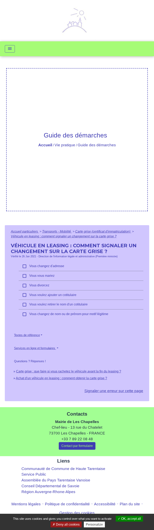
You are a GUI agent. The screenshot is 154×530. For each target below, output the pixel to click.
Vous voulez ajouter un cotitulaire (49, 295)
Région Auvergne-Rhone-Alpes (48, 492)
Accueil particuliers (25, 231)
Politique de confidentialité (67, 504)
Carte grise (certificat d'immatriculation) (103, 231)
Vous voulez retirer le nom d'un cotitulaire (55, 304)
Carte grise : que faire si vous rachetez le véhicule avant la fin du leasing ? (68, 371)
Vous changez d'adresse (43, 266)
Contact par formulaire (77, 446)
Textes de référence (27, 335)
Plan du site (130, 504)
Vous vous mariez (38, 276)
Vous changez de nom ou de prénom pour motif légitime (65, 314)
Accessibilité (105, 504)
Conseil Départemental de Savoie (50, 486)
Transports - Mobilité (57, 231)
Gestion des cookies (77, 513)
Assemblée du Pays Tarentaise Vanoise (55, 480)
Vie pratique (65, 145)
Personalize (94, 524)
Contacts (77, 414)
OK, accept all (130, 518)
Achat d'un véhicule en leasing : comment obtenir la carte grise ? (61, 378)
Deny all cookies (67, 524)
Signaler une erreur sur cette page (113, 391)
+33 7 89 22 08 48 (77, 439)
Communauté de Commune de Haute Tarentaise (63, 469)
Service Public (33, 474)
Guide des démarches (97, 145)
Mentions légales (26, 504)
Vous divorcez (35, 285)
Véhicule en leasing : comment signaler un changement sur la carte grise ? (64, 236)
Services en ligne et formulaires (35, 348)
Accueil (45, 145)
